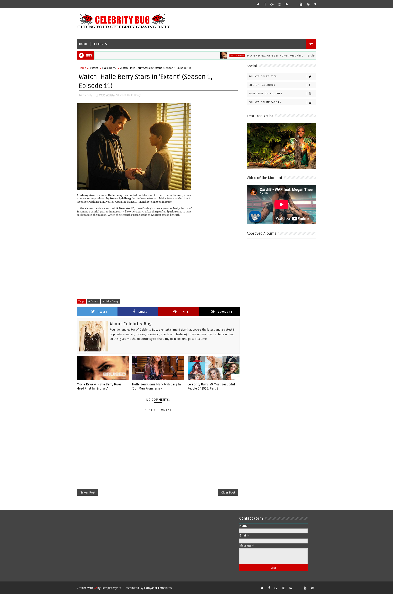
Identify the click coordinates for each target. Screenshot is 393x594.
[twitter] (258, 4)
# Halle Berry (111, 301)
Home (83, 44)
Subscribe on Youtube (265, 93)
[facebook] (265, 4)
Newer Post (87, 492)
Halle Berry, (134, 95)
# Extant (93, 301)
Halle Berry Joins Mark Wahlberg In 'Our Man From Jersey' (156, 386)
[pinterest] (308, 4)
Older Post (228, 492)
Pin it (184, 312)
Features (100, 44)
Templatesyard (111, 588)
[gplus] (272, 4)
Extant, (122, 95)
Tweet (103, 312)
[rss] (286, 4)
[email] (294, 4)
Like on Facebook (262, 85)
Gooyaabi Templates (158, 588)
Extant (94, 68)
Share (142, 312)
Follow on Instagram (265, 102)
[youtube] (301, 4)
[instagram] (279, 4)
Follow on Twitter (263, 76)
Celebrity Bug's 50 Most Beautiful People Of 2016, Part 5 (211, 386)
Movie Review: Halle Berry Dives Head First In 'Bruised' (269, 55)
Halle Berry (223, 55)
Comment (225, 312)
